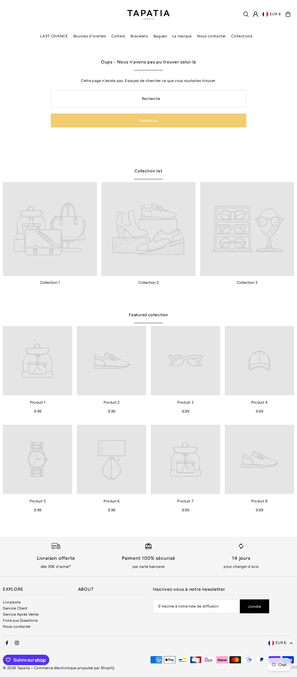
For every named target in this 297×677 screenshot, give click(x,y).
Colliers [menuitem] (118, 36)
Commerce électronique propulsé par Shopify (74, 668)
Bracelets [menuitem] (139, 36)
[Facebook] (7, 643)
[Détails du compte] (255, 14)
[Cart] (288, 14)
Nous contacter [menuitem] (211, 36)
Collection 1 (50, 282)
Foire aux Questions (20, 620)
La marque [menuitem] (182, 36)
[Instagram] (17, 643)
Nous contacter (17, 626)
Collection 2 (148, 282)
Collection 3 (247, 282)
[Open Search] (246, 14)
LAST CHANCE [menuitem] (54, 36)
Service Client (15, 608)
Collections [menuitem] (241, 36)
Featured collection (148, 314)
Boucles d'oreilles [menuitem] (89, 36)
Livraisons (12, 602)
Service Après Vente (21, 614)
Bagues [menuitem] (160, 36)
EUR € (275, 14)
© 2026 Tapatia (17, 668)
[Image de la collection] (50, 229)
